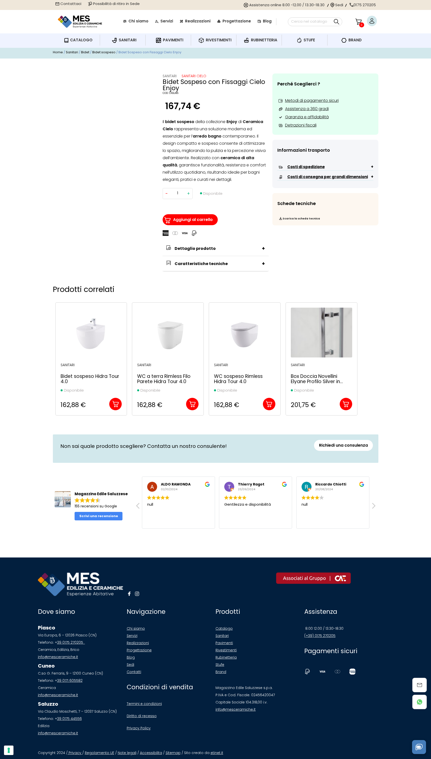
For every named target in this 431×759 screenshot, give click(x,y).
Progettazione (139, 650)
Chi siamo (136, 628)
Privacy (75, 752)
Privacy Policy (139, 728)
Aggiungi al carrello (193, 219)
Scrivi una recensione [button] (98, 516)
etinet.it (217, 752)
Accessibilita (151, 752)
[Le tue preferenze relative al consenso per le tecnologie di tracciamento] (8, 750)
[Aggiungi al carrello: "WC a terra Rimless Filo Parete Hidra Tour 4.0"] (192, 404)
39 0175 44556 (69, 718)
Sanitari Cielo (194, 75)
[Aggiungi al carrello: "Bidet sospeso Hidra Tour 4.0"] (115, 404)
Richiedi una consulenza (343, 445)
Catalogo (224, 628)
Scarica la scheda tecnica (301, 218)
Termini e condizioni (144, 703)
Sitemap (173, 752)
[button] (373, 507)
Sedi (338, 4)
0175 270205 (364, 4)
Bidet (85, 52)
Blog (131, 657)
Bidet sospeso (103, 52)
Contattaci (70, 3)
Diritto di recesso (142, 715)
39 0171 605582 (70, 680)
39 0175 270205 (71, 642)
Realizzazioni (138, 642)
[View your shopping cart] (358, 21)
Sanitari (72, 52)
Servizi (132, 635)
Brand (221, 671)
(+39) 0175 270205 (319, 635)
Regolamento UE (99, 752)
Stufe (220, 664)
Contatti (134, 671)
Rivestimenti (226, 650)
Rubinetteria (226, 657)
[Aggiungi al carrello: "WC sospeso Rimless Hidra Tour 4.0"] (269, 404)
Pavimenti (224, 642)
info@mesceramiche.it (58, 656)
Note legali (127, 752)
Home (58, 52)
